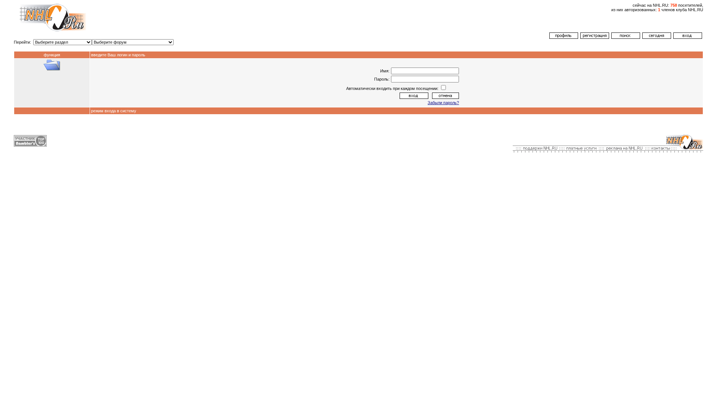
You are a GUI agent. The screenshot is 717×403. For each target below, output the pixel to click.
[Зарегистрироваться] (594, 37)
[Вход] (687, 37)
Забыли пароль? (443, 102)
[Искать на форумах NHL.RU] (625, 37)
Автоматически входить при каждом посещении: (393, 88)
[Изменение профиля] (563, 37)
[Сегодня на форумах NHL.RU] (656, 37)
